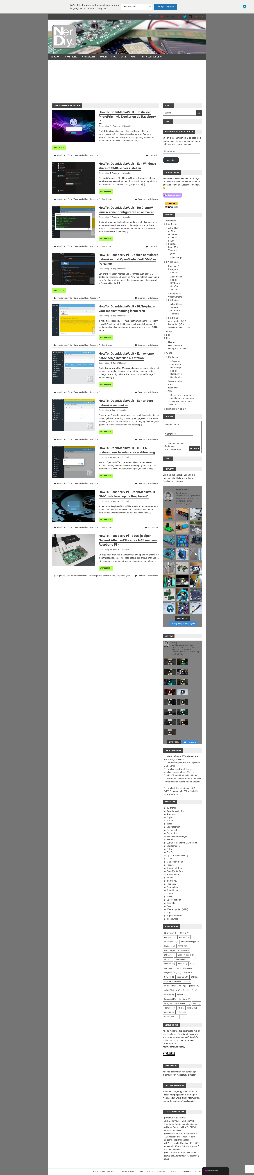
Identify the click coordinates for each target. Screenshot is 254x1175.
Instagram (173, 269)
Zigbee (171, 253)
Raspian (182, 995)
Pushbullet (170, 986)
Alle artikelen (174, 228)
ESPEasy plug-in (186, 955)
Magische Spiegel (175, 862)
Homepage (56, 57)
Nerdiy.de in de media (178, 348)
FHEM (171, 241)
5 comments (153, 527)
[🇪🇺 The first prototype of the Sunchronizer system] (196, 594)
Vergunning (162, 1172)
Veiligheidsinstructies (103, 1172)
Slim (168, 1003)
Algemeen (171, 814)
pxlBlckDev (172, 881)
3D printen (61, 576)
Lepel (169, 858)
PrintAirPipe (175, 367)
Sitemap (197, 1172)
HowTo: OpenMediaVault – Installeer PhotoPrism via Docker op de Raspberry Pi (127, 116)
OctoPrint (174, 286)
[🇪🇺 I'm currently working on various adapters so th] (169, 568)
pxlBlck (171, 231)
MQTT (188, 973)
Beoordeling (172, 887)
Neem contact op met (153, 57)
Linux (187, 968)
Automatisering (190, 942)
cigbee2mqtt (176, 257)
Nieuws (171, 342)
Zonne (170, 893)
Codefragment (175, 297)
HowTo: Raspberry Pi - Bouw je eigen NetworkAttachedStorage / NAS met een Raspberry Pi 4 (128, 540)
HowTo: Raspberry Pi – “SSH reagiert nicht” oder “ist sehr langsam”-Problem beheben (180, 1136)
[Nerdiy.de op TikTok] (167, 16)
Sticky (169, 896)
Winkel (134, 57)
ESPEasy (172, 237)
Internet (182, 964)
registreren (173, 387)
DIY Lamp (175, 283)
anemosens (175, 364)
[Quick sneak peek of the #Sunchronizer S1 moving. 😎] (182, 581)
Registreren (170, 446)
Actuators (170, 937)
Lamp (168, 968)
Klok (181, 1008)
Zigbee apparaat (174, 915)
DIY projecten (88, 57)
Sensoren (170, 999)
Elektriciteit (173, 318)
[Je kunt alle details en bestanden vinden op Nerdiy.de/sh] (196, 608)
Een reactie (153, 155)
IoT (192, 964)
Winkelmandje (175, 381)
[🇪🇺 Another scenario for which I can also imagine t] (169, 581)
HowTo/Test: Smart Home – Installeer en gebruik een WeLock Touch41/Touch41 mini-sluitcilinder (180, 772)
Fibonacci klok (182, 959)
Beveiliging (184, 999)
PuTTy (182, 986)
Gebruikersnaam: (173, 424)
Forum (103, 57)
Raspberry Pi (95, 155)
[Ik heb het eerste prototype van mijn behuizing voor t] (169, 554)
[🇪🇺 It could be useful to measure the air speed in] (182, 594)
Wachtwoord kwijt (173, 449)
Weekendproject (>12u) (179, 327)
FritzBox (172, 244)
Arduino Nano (171, 942)
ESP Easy (171, 839)
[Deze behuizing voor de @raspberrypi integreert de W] (196, 541)
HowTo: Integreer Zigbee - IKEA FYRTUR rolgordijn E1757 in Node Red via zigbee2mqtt (181, 791)
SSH (196, 1003)
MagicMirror (174, 247)
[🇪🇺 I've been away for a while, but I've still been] (182, 541)
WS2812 (169, 1012)
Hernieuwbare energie (177, 836)
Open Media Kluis (81, 155)
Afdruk (150, 1172)
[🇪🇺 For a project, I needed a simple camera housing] (182, 528)
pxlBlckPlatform (172, 990)
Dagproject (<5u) (123, 576)
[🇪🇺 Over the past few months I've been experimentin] (169, 514)
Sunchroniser (176, 377)
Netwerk (169, 977)
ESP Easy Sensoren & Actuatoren (182, 843)
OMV (194, 977)
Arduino (174, 307)
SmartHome (71, 57)
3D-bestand (175, 361)
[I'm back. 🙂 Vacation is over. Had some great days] (196, 554)
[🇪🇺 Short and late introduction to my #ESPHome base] (182, 608)
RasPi (169, 995)
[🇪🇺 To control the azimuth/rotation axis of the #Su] (196, 514)
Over (123, 57)
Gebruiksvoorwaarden (180, 395)
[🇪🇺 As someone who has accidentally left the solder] (182, 514)
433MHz (184, 933)
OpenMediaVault (172, 981)
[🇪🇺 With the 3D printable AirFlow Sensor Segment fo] (169, 608)
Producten (173, 357)
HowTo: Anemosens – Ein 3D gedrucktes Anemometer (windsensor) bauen (182, 1155)
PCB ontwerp (173, 874)
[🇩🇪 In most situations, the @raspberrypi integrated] (169, 541)
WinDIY (173, 289)
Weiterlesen (59, 148)
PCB (186, 981)
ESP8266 (170, 950)
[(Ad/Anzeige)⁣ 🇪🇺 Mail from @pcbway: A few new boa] (169, 594)
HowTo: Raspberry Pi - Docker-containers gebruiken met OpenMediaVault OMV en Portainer (128, 259)
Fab (131, 126)
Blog (113, 57)
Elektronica (71, 576)
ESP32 (182, 946)
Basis (169, 823)
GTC (170, 391)
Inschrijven (171, 160)
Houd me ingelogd (175, 443)
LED (177, 968)
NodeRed (172, 234)
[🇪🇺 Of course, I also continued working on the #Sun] (196, 528)
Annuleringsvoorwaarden (182, 398)
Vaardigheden (174, 293)
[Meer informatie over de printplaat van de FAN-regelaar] (196, 581)
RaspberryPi (174, 266)
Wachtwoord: (171, 434)
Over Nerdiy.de (175, 345)
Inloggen (194, 448)
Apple (169, 817)
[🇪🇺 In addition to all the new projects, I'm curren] (182, 568)
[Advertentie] (127, 79)
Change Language (165, 6)
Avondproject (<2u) (64, 155)
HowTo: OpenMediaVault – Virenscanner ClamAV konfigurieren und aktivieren (180, 1120)
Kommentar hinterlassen (147, 199)
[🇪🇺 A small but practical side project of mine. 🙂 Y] (196, 568)
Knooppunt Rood (174, 868)
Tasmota (172, 250)
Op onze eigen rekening (177, 855)
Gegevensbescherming (181, 1172)
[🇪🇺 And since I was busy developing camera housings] (169, 528)
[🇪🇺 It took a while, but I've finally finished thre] (182, 554)
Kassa (171, 384)
